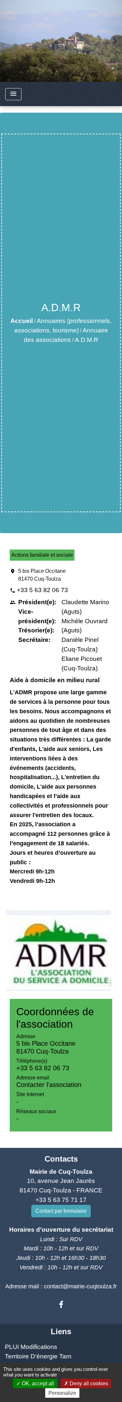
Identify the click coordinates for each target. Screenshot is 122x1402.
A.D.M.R (86, 339)
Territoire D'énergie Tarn (38, 1356)
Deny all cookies (88, 1383)
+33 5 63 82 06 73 (42, 590)
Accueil (21, 320)
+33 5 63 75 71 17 (61, 1199)
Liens (61, 1331)
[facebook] (61, 1305)
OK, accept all (37, 1383)
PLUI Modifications (31, 1346)
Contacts (61, 1158)
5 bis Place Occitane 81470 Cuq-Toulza (42, 575)
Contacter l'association (48, 1084)
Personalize (62, 1393)
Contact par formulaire (61, 1211)
